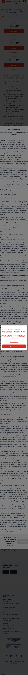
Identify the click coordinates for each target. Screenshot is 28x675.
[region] (14, 337)
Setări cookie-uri (14, 342)
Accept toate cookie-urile (14, 346)
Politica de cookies (15, 338)
